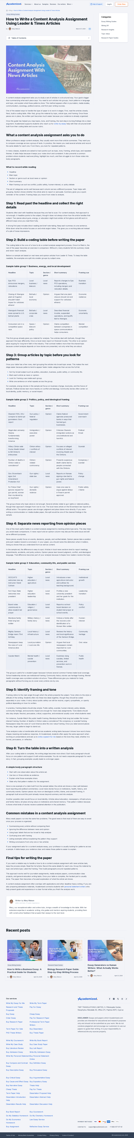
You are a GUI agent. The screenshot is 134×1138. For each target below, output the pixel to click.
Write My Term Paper (38, 1003)
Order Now (121, 4)
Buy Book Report (13, 1112)
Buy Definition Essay (38, 1063)
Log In (109, 4)
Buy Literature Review (15, 1048)
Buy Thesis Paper (37, 1033)
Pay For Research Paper (39, 1018)
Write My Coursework (15, 1040)
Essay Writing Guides (108, 21)
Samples (45, 4)
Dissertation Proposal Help (40, 1093)
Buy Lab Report (36, 1048)
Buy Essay (10, 1014)
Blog (10, 10)
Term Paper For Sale (14, 1029)
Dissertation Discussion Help (41, 1104)
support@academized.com (98, 1127)
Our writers (62, 4)
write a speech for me (47, 737)
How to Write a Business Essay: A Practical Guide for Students (24, 970)
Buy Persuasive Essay (38, 1070)
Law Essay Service (37, 1119)
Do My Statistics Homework (17, 1116)
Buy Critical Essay (13, 1078)
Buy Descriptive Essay (15, 1070)
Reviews (53, 4)
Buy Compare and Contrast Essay (17, 1064)
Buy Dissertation (36, 1029)
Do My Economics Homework (13, 1121)
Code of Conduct (68, 1135)
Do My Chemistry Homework (41, 1116)
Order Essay (11, 1018)
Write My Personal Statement (17, 1056)
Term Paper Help (13, 1093)
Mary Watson (16, 29)
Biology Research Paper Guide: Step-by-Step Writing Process (63, 970)
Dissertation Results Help (16, 1104)
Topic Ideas (105, 34)
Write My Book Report (38, 1040)
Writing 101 (105, 26)
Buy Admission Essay (14, 1052)
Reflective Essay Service (39, 1127)
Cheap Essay (35, 1014)
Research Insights (107, 30)
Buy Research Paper (14, 1022)
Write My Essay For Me (15, 1003)
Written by (24, 901)
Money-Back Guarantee (26, 1135)
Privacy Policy (54, 1135)
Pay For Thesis (36, 1089)
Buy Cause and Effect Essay (17, 1082)
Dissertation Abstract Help (40, 1097)
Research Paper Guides (109, 38)
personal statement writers (75, 887)
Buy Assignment (12, 1127)
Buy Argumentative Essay (40, 1078)
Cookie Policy (41, 1135)
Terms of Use (10, 1135)
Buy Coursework (36, 1112)
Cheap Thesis (11, 1089)
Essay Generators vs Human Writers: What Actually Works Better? (103, 968)
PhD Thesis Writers (13, 1033)
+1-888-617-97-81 (116, 1127)
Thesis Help (34, 1085)
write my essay (60, 124)
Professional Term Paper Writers (40, 1023)
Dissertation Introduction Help (16, 1098)
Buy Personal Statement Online (39, 1057)
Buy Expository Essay (38, 1082)
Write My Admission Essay (40, 1052)
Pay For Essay (35, 1007)
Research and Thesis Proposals (14, 1008)
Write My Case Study (14, 1044)
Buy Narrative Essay (14, 1085)
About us (37, 4)
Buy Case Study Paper (39, 1044)
